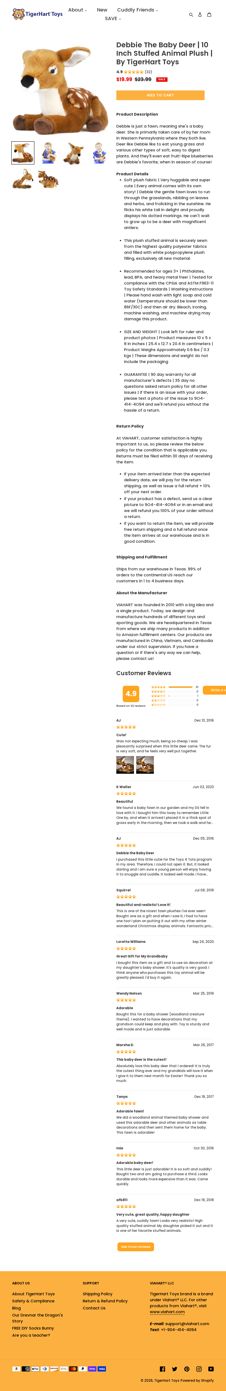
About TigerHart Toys (33, 1294)
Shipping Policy (97, 1294)
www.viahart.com (167, 1312)
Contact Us (94, 1308)
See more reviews (136, 1246)
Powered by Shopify (197, 1380)
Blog (16, 1308)
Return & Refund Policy (105, 1301)
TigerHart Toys (166, 1380)
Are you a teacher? (31, 1335)
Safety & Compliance (33, 1301)
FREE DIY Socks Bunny (33, 1328)
